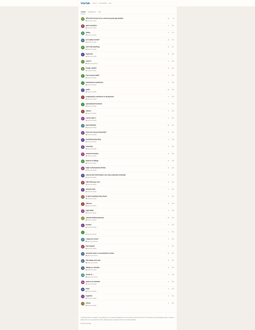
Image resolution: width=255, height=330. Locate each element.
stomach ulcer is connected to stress (100, 253)
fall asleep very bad (93, 260)
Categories (103, 3)
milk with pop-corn (93, 182)
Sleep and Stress (92, 63)
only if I (88, 61)
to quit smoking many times (96, 196)
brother (88, 225)
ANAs (88, 32)
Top (110, 3)
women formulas (92, 153)
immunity (89, 146)
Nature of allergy (92, 161)
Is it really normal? (93, 40)
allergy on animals (93, 267)
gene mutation (91, 25)
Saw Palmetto (91, 125)
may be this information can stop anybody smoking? (106, 175)
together (89, 296)
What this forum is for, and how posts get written (104, 18)
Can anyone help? (93, 75)
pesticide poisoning (93, 139)
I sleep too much (92, 239)
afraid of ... (90, 274)
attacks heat (90, 189)
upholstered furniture (94, 104)
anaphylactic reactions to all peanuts (100, 97)
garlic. (88, 89)
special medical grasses (95, 218)
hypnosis (89, 54)
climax (88, 303)
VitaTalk (85, 3)
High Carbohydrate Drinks (96, 168)
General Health (92, 21)
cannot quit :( (91, 118)
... (86, 232)
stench (88, 111)
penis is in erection (93, 281)
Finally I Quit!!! (91, 68)
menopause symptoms (94, 82)
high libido (90, 210)
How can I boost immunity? (96, 132)
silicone (89, 203)
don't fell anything (93, 47)
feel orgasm (90, 246)
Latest (94, 3)
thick (88, 289)
